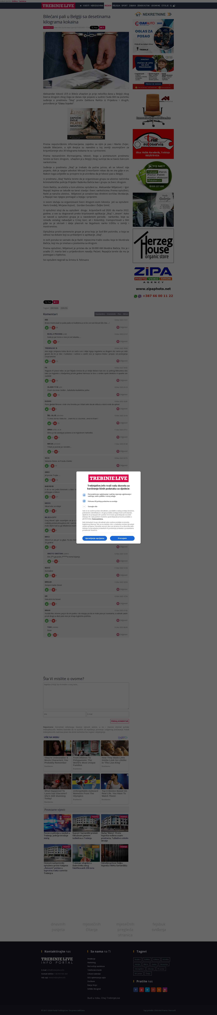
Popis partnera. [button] (97, 519)
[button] (108, 506)
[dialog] (108, 507)
